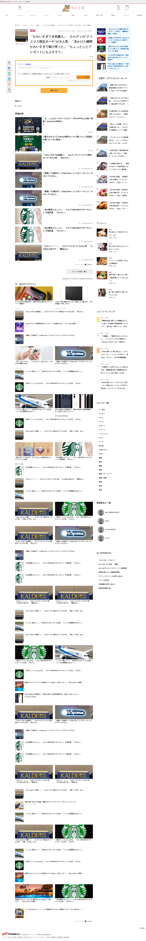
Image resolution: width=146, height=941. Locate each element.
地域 (73, 15)
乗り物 (101, 446)
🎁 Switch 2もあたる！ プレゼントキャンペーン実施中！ (16, 1)
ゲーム (101, 422)
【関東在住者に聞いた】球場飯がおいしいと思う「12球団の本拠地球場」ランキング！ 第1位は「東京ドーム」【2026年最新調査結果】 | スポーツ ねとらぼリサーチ (114, 326)
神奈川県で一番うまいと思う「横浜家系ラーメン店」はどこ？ (118, 277)
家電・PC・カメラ (105, 474)
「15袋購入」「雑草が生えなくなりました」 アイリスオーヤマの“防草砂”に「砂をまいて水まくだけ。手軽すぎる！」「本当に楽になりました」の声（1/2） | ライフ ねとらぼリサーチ (114, 342)
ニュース (20, 15)
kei (92, 56)
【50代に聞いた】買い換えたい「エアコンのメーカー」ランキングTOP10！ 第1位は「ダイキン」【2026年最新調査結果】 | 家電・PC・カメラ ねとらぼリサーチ (114, 357)
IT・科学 (102, 410)
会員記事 (139, 15)
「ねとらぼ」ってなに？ (106, 560)
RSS (48, 937)
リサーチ (126, 15)
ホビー (101, 438)
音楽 (100, 490)
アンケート (102, 223)
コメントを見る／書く (79, 271)
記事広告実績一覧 (104, 588)
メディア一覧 (6, 937)
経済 (100, 486)
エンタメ (33, 15)
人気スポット (103, 450)
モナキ (107, 538)
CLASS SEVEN (110, 529)
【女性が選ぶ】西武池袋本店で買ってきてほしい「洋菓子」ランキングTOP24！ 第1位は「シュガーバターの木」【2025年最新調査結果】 (119, 156)
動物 (112, 15)
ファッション (103, 434)
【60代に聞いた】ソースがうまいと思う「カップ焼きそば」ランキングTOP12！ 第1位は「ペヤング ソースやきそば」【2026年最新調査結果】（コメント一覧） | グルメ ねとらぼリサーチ (115, 388)
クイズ (46, 15)
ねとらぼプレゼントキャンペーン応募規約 (112, 568)
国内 (100, 462)
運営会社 (54, 937)
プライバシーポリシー (39, 937)
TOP (6, 15)
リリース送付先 (103, 580)
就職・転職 (102, 478)
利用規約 (142, 928)
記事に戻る (54, 90)
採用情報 (60, 937)
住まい (86, 15)
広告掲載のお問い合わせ (106, 584)
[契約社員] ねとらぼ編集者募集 (108, 572)
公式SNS (14, 937)
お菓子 (33, 30)
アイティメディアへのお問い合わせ (109, 576)
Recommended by (79, 264)
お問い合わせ (28, 937)
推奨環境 (66, 937)
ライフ (101, 442)
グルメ (60, 15)
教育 (100, 482)
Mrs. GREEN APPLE (112, 512)
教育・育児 (99, 15)
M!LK (107, 521)
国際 (100, 466)
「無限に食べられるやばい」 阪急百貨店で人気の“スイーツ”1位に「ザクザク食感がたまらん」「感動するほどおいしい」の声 (119, 90)
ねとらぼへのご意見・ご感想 (107, 564)
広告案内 (20, 937)
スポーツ (102, 426)
